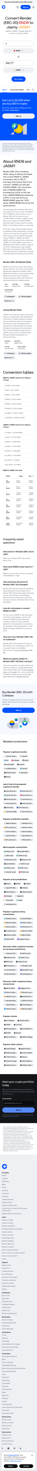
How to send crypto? (9, 1256)
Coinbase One (7, 1301)
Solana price (6, 1426)
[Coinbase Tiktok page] (20, 1448)
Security (5, 1190)
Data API (5, 1386)
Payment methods (9, 1280)
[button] (33, 7)
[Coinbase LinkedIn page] (8, 1448)
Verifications (7, 1389)
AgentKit (5, 1395)
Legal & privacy (7, 1199)
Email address (6, 1098)
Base (4, 1359)
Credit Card (6, 1307)
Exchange (5, 1341)
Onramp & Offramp (9, 1371)
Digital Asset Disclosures (11, 1214)
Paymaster (6, 1380)
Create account (7, 1271)
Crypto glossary (8, 1238)
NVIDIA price (6, 1435)
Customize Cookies (15, 1461)
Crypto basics (7, 1232)
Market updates (8, 1241)
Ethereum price (8, 1423)
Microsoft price (8, 1441)
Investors (5, 1193)
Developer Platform (9, 1356)
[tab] (4, 89)
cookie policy (13, 1455)
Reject (10, 1466)
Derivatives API (8, 1413)
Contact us (6, 1268)
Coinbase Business (9, 1323)
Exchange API (7, 1404)
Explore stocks (7, 1223)
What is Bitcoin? (8, 1244)
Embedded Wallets (9, 1365)
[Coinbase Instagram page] (14, 1448)
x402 (4, 1374)
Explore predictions (9, 1313)
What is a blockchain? (10, 1250)
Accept (26, 1466)
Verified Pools (7, 1350)
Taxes (4, 1259)
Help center (6, 1265)
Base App (5, 1298)
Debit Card (6, 1310)
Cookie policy (7, 1202)
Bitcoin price (7, 1420)
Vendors (5, 1196)
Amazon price (7, 1444)
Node (4, 1392)
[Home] (4, 7)
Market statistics (8, 1226)
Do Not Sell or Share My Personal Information (14, 1209)
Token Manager (7, 1329)
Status (4, 1289)
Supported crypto (8, 1286)
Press (4, 1187)
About (4, 1175)
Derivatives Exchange (10, 1347)
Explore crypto (7, 1220)
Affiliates (5, 1181)
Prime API (5, 1410)
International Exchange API (12, 1407)
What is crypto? (8, 1247)
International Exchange (11, 1344)
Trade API (5, 1377)
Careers (5, 1178)
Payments (5, 1326)
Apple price (6, 1438)
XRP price (5, 1429)
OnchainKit (6, 1383)
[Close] (32, 1455)
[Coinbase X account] (2, 1448)
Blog (3, 1184)
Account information (10, 1277)
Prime (4, 1335)
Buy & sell (6, 1295)
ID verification (7, 1274)
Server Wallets (7, 1362)
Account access (8, 1283)
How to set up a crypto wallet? (13, 1253)
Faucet (4, 1401)
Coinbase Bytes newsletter (12, 1229)
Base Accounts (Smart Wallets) (13, 1368)
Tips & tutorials (8, 1235)
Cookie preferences (9, 1205)
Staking (5, 1338)
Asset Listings (7, 1320)
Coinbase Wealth (8, 1304)
